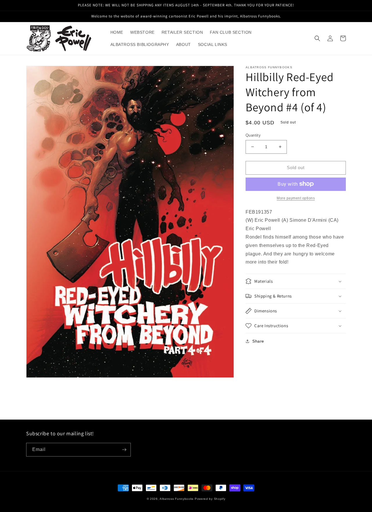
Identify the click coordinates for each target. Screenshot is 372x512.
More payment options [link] (296, 198)
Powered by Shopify (210, 498)
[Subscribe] (124, 449)
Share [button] (258, 341)
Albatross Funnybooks (177, 498)
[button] (317, 38)
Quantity (253, 135)
